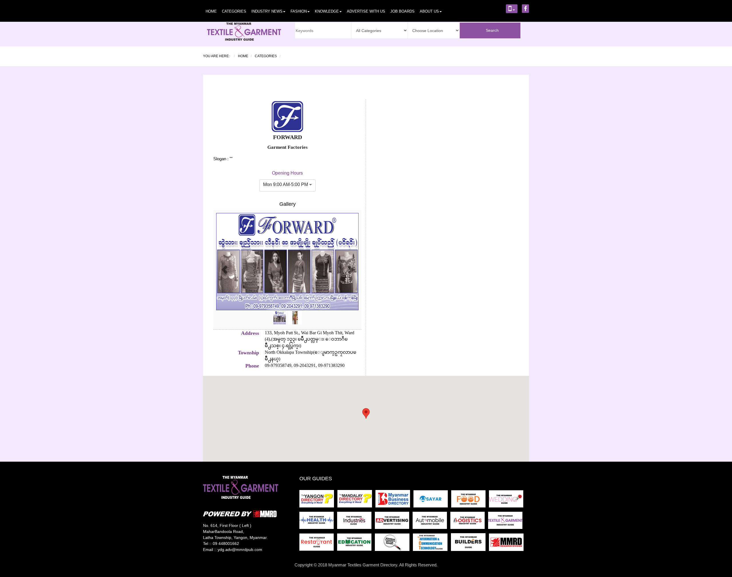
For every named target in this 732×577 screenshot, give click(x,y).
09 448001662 (226, 543)
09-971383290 (331, 365)
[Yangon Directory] (317, 500)
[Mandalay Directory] (356, 500)
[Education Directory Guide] (356, 544)
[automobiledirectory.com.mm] (431, 522)
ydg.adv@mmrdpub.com (240, 549)
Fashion (299, 11)
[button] (224, 269)
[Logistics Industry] (394, 544)
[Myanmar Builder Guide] (470, 544)
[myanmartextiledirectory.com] (506, 522)
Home (211, 11)
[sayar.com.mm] (432, 500)
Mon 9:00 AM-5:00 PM (285, 184)
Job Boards (402, 11)
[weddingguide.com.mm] (507, 500)
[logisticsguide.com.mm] (469, 522)
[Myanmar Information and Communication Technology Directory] (432, 544)
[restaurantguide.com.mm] (318, 544)
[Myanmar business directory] (394, 500)
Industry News (267, 11)
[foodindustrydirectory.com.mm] (470, 500)
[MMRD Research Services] (507, 544)
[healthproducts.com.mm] (318, 522)
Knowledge (327, 11)
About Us (429, 11)
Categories (234, 11)
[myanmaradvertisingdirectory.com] (394, 522)
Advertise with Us (366, 11)
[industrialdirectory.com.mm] (356, 522)
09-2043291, (305, 365)
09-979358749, (279, 365)
